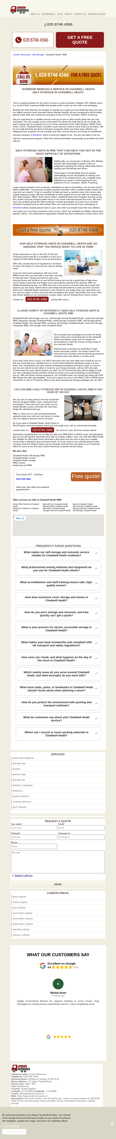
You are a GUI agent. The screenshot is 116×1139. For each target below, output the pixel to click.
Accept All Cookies (15, 1131)
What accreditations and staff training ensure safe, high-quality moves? (56, 584)
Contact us (80, 14)
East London (19, 908)
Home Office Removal (23, 758)
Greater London (21, 930)
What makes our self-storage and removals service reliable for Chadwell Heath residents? (56, 554)
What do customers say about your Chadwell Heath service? (56, 719)
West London (19, 897)
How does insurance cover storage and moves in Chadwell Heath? (56, 599)
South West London (23, 919)
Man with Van (19, 764)
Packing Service (21, 796)
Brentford (37, 135)
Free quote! (86, 476)
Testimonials (48, 14)
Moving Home (19, 775)
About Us (35, 14)
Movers (16, 769)
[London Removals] (19, 10)
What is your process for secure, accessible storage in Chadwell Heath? (56, 629)
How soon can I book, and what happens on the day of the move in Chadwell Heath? (56, 659)
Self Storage (19, 807)
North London (20, 902)
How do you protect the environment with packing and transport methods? (56, 704)
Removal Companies (22, 785)
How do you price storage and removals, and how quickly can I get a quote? (56, 614)
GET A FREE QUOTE (80, 40)
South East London (22, 913)
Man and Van (19, 780)
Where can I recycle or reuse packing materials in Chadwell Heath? (56, 734)
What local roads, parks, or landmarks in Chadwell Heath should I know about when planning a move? (56, 689)
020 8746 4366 (37, 299)
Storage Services (22, 802)
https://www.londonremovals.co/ (32, 1096)
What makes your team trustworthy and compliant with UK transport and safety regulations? (56, 644)
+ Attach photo (22, 875)
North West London (23, 924)
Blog (60, 14)
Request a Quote (96, 14)
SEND (58, 884)
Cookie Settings (11, 1126)
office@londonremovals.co (31, 1093)
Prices (68, 14)
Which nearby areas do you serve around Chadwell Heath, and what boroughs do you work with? (56, 674)
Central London (21, 935)
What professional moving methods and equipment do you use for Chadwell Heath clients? (56, 569)
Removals (18, 791)
